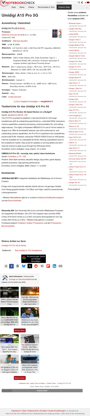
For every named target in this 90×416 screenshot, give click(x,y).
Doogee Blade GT (75, 77)
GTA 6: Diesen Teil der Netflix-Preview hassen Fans (9, 301)
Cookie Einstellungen (57, 410)
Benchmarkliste (14, 200)
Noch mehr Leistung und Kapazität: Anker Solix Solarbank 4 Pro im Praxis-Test (30, 368)
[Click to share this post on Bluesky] (23, 266)
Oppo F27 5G (73, 94)
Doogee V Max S (75, 39)
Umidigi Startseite (14, 96)
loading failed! (7, 391)
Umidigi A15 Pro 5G (10, 245)
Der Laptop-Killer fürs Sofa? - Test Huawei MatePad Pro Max (9, 349)
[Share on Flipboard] (48, 266)
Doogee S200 (73, 99)
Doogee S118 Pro (75, 67)
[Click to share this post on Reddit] (36, 266)
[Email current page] (60, 266)
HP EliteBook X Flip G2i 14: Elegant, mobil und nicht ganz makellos (9, 369)
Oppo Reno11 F (74, 148)
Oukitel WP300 (74, 50)
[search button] (79, 2)
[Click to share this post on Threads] (17, 266)
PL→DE (22, 156)
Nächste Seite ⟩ (20, 330)
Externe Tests (64, 7)
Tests (13, 7)
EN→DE (24, 115)
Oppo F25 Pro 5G (75, 137)
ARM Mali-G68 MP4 (20, 41)
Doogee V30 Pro (74, 182)
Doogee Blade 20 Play (76, 45)
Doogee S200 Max (75, 29)
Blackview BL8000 (75, 153)
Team (24, 410)
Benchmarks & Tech (46, 7)
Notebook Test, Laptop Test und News (32, 383)
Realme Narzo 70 (75, 121)
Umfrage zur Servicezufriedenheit (21, 279)
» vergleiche (46, 101)
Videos (31, 7)
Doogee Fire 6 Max (75, 61)
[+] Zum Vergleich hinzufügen (26, 101)
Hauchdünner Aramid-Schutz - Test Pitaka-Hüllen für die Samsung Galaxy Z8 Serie (30, 348)
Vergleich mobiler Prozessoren (31, 223)
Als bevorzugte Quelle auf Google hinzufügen (36, 259)
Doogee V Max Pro (75, 88)
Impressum (16, 410)
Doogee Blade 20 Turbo (77, 56)
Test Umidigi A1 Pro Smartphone (28, 250)
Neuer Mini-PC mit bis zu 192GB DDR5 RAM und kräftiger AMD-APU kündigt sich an (9, 321)
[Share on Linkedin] (54, 266)
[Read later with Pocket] (42, 266)
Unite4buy (12, 156)
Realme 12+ (73, 142)
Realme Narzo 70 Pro (76, 132)
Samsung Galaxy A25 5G (77, 159)
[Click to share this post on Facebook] (11, 266)
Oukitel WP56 (73, 34)
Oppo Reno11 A (74, 83)
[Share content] (6, 266)
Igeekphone (13, 115)
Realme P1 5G (74, 126)
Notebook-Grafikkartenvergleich (51, 197)
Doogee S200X (74, 72)
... (87, 7)
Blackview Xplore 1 (75, 23)
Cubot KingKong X (75, 115)
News (22, 7)
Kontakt (43, 410)
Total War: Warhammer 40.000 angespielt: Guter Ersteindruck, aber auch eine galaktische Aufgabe (29, 300)
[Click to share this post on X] (30, 266)
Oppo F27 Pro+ (74, 110)
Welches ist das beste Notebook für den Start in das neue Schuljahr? (29, 322)
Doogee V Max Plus (75, 104)
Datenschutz (33, 410)
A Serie (21, 28)
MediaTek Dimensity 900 (11, 34)
